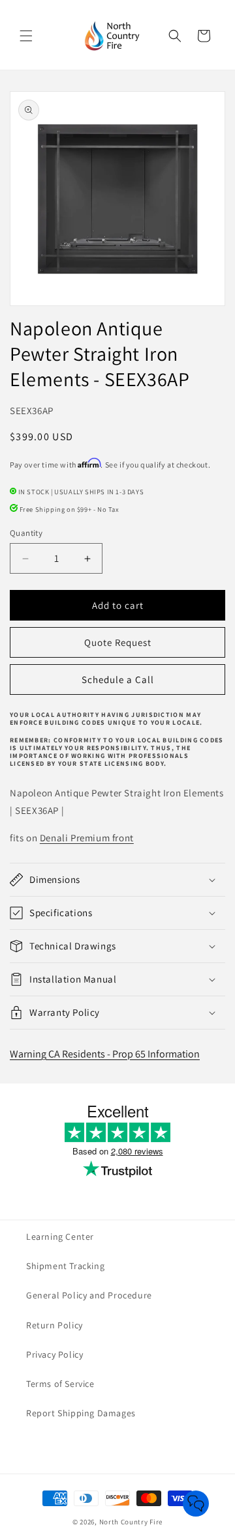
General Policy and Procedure (89, 1295)
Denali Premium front (87, 838)
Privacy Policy (54, 1354)
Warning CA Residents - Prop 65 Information (105, 1054)
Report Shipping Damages (81, 1413)
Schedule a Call (118, 679)
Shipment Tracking (65, 1266)
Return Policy (54, 1325)
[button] (26, 35)
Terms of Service (60, 1384)
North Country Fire (131, 1521)
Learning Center (60, 1236)
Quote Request (117, 642)
